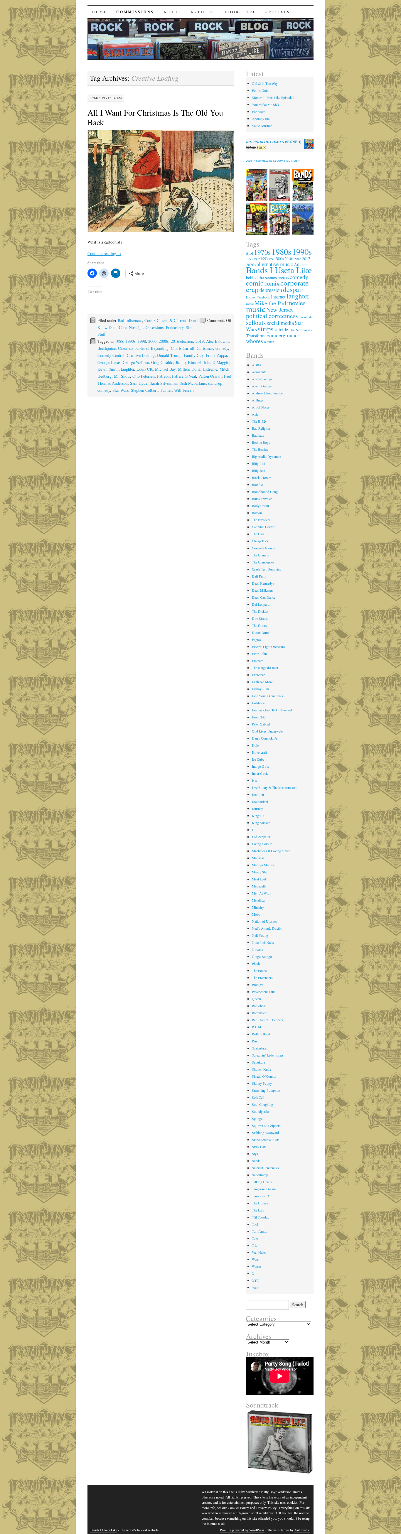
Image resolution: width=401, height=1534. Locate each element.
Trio (254, 1245)
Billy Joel (258, 470)
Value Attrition (262, 125)
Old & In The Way (265, 83)
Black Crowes (262, 477)
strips (266, 328)
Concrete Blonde (263, 548)
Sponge (257, 1118)
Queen (256, 998)
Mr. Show (122, 376)
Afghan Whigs (262, 379)
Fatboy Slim (260, 688)
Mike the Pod (270, 303)
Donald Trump (169, 355)
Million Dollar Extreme (197, 369)
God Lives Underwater (268, 731)
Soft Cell (258, 1097)
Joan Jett (258, 794)
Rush (255, 1041)
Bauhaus (258, 435)
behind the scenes (261, 277)
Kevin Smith (108, 369)
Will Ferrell (184, 390)
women (269, 341)
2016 (297, 258)
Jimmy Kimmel (188, 362)
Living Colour (262, 843)
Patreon (163, 376)
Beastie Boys (261, 442)
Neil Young (260, 935)
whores (254, 341)
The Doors (259, 625)
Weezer (257, 1266)
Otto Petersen (143, 376)
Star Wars (120, 390)
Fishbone (258, 703)
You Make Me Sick (265, 104)
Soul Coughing (262, 1104)
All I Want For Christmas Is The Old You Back (155, 117)
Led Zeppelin (261, 836)
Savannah (305, 317)
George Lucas (108, 362)
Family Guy (193, 355)
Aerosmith (259, 371)
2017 (306, 258)
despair (293, 289)
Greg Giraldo (162, 362)
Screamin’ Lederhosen (267, 1055)
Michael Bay (165, 369)
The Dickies (260, 611)
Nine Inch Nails (263, 942)
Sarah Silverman (163, 383)
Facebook (263, 297)
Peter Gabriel (261, 724)
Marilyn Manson (263, 865)
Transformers (258, 335)
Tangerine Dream (264, 1189)
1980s (281, 251)
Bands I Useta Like (279, 270)
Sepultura (258, 1062)
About (172, 11)
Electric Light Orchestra (268, 646)
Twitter (166, 390)
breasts (283, 277)
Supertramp (260, 1174)
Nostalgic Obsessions (146, 327)
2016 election (182, 341)
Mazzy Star (260, 872)
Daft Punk (259, 576)
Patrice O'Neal (184, 376)
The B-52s (259, 421)
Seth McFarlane (193, 383)
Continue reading (104, 253)
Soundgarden (261, 1111)
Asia (255, 414)
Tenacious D (260, 1196)
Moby (256, 914)
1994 (271, 259)
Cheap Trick (260, 541)
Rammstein (259, 1012)
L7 (254, 829)
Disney (251, 297)
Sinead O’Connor (264, 1076)
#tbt (249, 253)
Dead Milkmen (262, 590)
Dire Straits (260, 618)
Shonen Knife (261, 1069)
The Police (259, 970)
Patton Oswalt (210, 376)
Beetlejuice (106, 348)
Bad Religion (261, 428)
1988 (119, 341)
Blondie (257, 484)
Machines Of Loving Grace (271, 850)
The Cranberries (263, 562)
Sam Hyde (138, 383)
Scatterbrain (260, 1048)
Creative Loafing (141, 355)
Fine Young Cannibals (267, 695)
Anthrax (257, 400)
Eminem (257, 660)
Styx (255, 1153)
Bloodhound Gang (265, 491)
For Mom (258, 111)
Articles (203, 11)
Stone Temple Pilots (265, 1139)
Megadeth (259, 886)
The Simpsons (300, 330)
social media (280, 322)
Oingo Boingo (262, 956)
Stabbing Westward (265, 1132)
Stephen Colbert (144, 390)
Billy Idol (258, 463)
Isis (254, 780)
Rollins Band (261, 1034)
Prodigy (257, 984)
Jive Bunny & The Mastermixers (274, 787)
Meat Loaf (259, 879)
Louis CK (145, 369)
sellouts (256, 322)
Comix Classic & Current (165, 320)
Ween (256, 1259)
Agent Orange (262, 386)
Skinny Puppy (262, 1083)
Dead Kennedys (263, 583)
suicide (281, 329)
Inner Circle (260, 773)
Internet (278, 296)
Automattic (302, 1530)
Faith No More (262, 681)
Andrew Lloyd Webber (268, 393)
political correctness (272, 315)
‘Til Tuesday (260, 1217)
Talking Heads (262, 1181)
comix (271, 283)
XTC (255, 1280)
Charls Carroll (182, 348)
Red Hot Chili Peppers (267, 1019)
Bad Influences (130, 320)
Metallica (258, 900)
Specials (277, 11)
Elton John (259, 653)
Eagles (256, 639)
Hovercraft (259, 752)
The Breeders (261, 519)
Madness (258, 857)
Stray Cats (259, 1146)
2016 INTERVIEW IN (273, 160)
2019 (200, 341)
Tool (255, 1224)
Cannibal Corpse (263, 526)
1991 (249, 258)
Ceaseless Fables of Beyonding (143, 348)
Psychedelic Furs (264, 991)
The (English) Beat (265, 667)
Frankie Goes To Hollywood (272, 710)
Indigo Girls (260, 766)
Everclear (258, 674)
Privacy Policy (266, 1507)
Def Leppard (260, 604)
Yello (255, 1287)
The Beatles (260, 449)
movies (296, 302)
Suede (256, 1160)
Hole (255, 745)
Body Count (260, 505)
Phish (256, 963)
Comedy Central (110, 355)
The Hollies (260, 1203)
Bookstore (240, 11)
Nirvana (257, 949)
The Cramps (260, 555)
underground (284, 335)
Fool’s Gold (260, 90)
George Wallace (136, 362)
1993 (264, 258)
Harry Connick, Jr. (265, 738)
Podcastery (174, 327)
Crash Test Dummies (266, 569)
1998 (142, 341)
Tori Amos (259, 1231)
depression (271, 289)
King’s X (258, 815)
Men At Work (261, 893)
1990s (130, 341)
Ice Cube (258, 759)
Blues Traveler (262, 498)
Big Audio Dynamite (266, 456)
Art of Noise (260, 407)
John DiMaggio (216, 362)
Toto (255, 1238)
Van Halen (259, 1252)
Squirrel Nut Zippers (266, 1125)
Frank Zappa (216, 355)
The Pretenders (262, 977)
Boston (257, 512)
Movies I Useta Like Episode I (273, 97)
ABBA (257, 364)
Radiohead (259, 1005)
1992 (257, 259)
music (255, 308)
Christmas (205, 348)
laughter (127, 369)
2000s (164, 341)
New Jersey (280, 310)
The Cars (258, 533)
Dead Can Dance (263, 597)
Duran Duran (261, 632)
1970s (262, 252)
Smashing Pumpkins (266, 1090)
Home (99, 11)
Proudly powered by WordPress (242, 1530)
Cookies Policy (238, 1507)
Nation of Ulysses (264, 921)
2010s (289, 258)
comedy (221, 348)
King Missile (261, 822)
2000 (152, 341)
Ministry (258, 907)
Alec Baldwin (217, 341)
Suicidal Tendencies (265, 1167)
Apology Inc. (261, 118)
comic (255, 283)
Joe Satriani (260, 801)
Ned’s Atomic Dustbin (267, 928)
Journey (257, 808)
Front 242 (259, 717)
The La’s (258, 1210)
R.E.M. (257, 1027)
